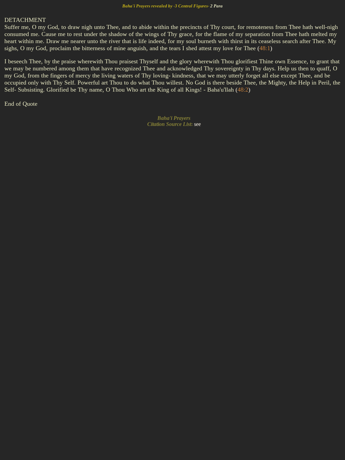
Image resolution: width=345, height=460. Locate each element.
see (197, 124)
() (264, 48)
